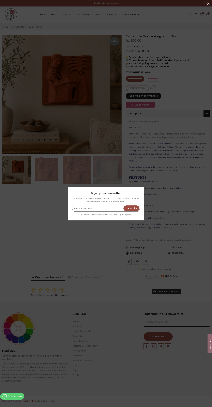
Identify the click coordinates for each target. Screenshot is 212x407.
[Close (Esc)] (208, 3)
